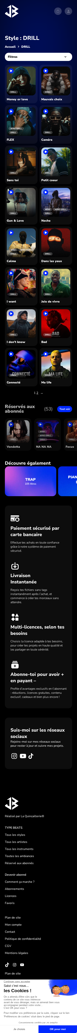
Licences (10, 896)
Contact (10, 932)
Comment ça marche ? (19, 882)
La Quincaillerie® (32, 816)
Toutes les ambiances (19, 856)
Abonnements (14, 889)
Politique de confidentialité (23, 939)
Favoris (10, 903)
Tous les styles (15, 835)
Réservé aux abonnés (19, 863)
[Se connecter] (68, 11)
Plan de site (13, 918)
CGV (8, 946)
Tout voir (64, 409)
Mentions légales (16, 953)
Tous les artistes (16, 842)
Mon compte (13, 925)
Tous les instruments (19, 849)
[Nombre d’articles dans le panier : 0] (58, 11)
